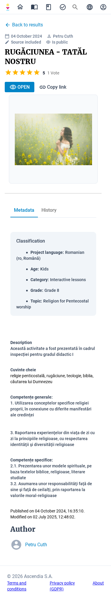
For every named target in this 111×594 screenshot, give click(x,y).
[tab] (7, 7)
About (98, 583)
